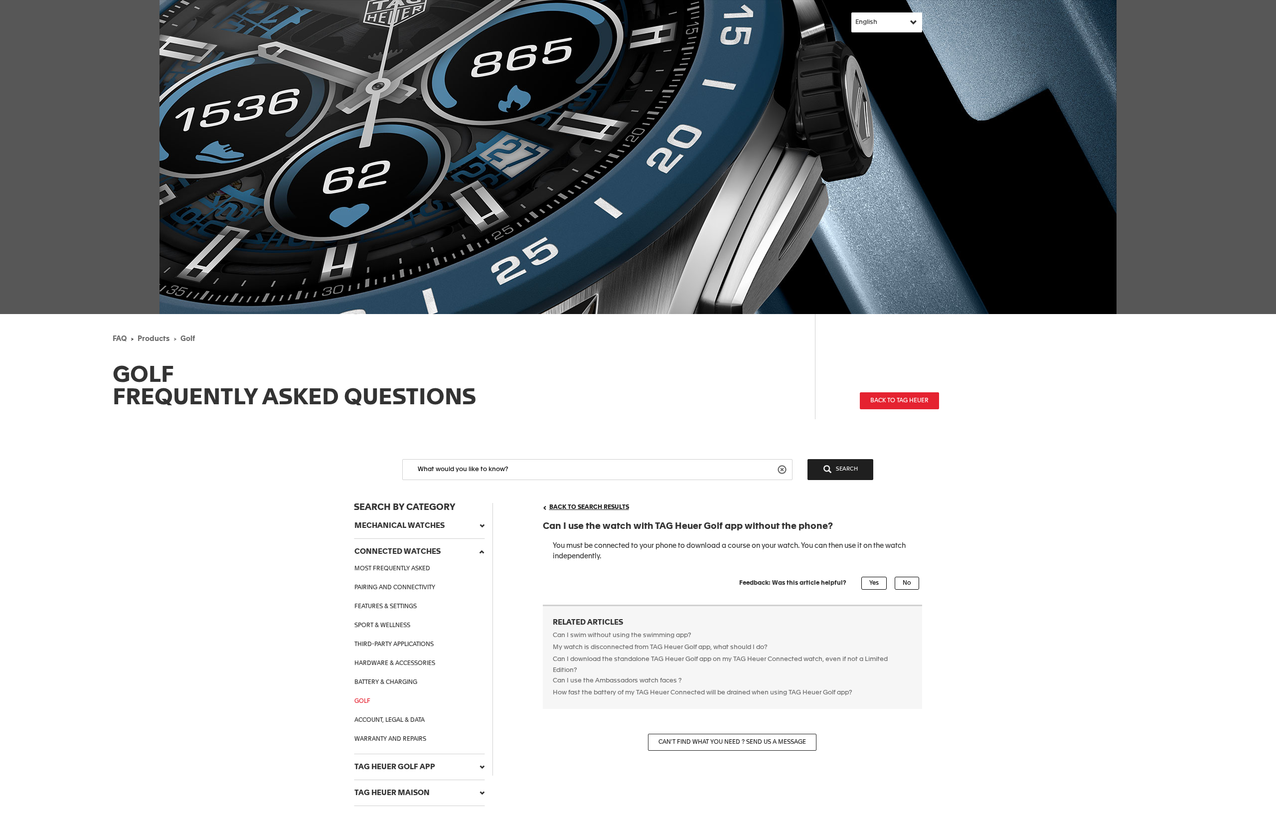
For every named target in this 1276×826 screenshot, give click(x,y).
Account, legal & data (389, 720)
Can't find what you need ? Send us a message (732, 742)
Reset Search (783, 469)
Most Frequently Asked (392, 569)
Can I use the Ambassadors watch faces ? (617, 680)
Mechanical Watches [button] (399, 525)
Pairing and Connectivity (394, 588)
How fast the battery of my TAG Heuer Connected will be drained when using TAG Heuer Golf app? (702, 692)
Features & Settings (385, 607)
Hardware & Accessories (394, 663)
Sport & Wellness (382, 626)
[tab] (419, 525)
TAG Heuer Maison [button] (392, 793)
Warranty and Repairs (390, 739)
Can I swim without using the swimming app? (622, 635)
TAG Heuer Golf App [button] (394, 767)
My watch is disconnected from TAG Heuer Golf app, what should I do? (660, 647)
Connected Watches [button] (397, 551)
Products (153, 338)
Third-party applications (394, 645)
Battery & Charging (385, 682)
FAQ (120, 338)
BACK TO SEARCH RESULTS (589, 507)
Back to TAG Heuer (899, 401)
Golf (187, 338)
